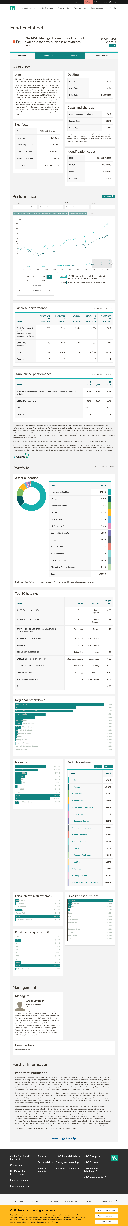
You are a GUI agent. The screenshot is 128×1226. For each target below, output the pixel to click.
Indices (93, 203)
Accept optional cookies (106, 1210)
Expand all (98, 767)
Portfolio (73, 55)
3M (27, 277)
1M (22, 277)
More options (106, 1221)
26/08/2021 (37, 286)
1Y (39, 277)
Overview (22, 55)
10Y (27, 280)
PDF (111, 46)
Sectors (67, 203)
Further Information (102, 55)
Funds (41, 203)
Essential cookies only (106, 1216)
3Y (44, 277)
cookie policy (35, 1222)
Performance (48, 55)
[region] (64, 1215)
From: (21, 286)
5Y (49, 277)
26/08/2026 (37, 290)
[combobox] (51, 207)
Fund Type (16, 203)
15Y (43, 280)
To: (20, 290)
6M (33, 277)
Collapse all (108, 767)
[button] (92, 263)
